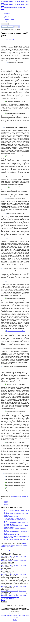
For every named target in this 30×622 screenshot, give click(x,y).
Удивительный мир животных (19, 496)
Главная (6, 11)
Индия (6, 502)
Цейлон (6, 504)
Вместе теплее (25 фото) (11, 516)
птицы (6, 501)
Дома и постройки (9, 19)
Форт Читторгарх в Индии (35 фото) (14, 518)
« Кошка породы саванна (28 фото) (14, 544)
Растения (6, 16)
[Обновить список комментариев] (9, 550)
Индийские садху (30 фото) (12, 534)
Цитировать (22, 556)
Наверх (3, 600)
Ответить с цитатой (12, 556)
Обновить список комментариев (10, 597)
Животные (7, 13)
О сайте (15, 620)
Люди (5, 21)
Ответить (3, 556)
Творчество (7, 18)
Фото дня (15, 617)
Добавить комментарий (7, 598)
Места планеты (8, 15)
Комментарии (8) (9, 39)
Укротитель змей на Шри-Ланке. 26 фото (16, 539)
